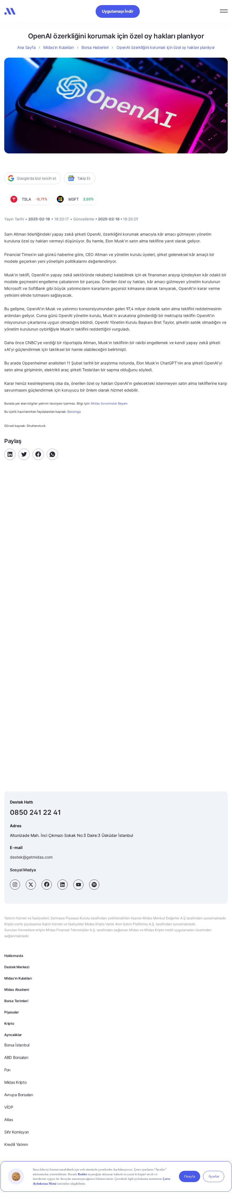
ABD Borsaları (16, 1057)
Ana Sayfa (26, 47)
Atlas (8, 1119)
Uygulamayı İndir (118, 11)
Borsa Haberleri (95, 47)
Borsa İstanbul (16, 1045)
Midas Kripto (15, 1082)
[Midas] (10, 11)
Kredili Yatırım (16, 1144)
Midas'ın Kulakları (18, 978)
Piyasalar (11, 1012)
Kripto (9, 1023)
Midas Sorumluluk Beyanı (109, 403)
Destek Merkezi (16, 967)
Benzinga (74, 412)
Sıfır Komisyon (16, 1132)
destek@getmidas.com (31, 857)
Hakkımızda (13, 956)
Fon (7, 1069)
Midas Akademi (16, 989)
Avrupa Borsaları (18, 1094)
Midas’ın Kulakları (58, 47)
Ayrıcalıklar (13, 1035)
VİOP (8, 1107)
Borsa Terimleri (16, 1001)
